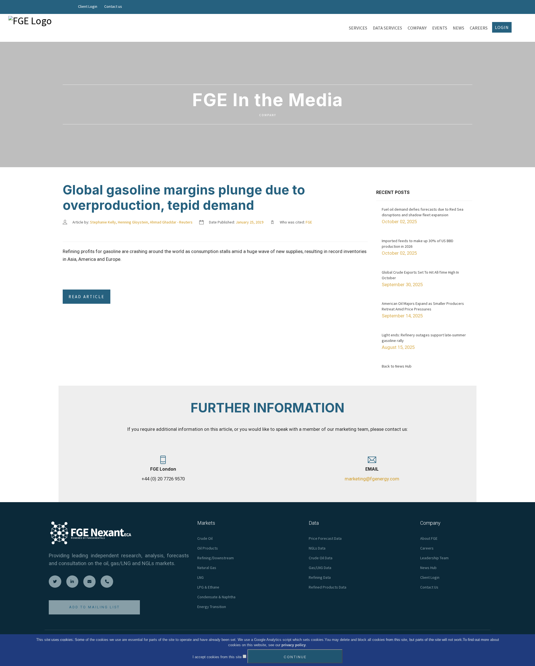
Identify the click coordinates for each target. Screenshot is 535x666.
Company (267, 115)
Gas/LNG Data (320, 567)
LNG (200, 577)
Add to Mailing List (94, 607)
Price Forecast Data (325, 538)
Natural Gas (206, 567)
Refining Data (320, 577)
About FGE (428, 538)
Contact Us (429, 587)
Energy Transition (211, 606)
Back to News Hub (397, 366)
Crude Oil (205, 538)
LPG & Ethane (208, 587)
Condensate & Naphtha (216, 596)
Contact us (113, 6)
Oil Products (207, 548)
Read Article (86, 296)
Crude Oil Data (320, 557)
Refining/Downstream (215, 557)
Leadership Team (434, 557)
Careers (427, 548)
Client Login (87, 6)
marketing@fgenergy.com (372, 479)
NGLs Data (317, 548)
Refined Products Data (327, 587)
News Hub (428, 567)
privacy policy (293, 645)
